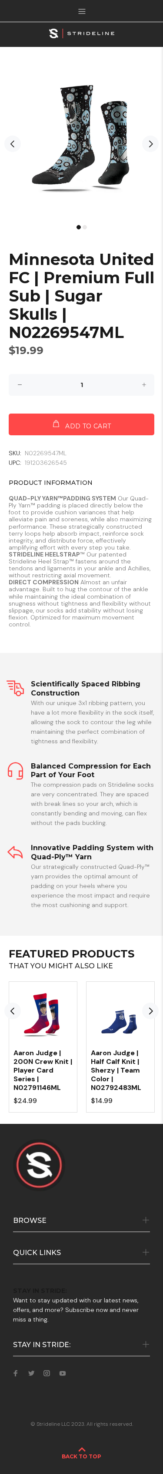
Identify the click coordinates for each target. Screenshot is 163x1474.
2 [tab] (85, 227)
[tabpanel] (81, 139)
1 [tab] (79, 227)
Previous (12, 144)
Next (150, 144)
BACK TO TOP (81, 1456)
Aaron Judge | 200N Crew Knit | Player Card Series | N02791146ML (42, 1070)
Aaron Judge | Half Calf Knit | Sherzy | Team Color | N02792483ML (116, 1070)
